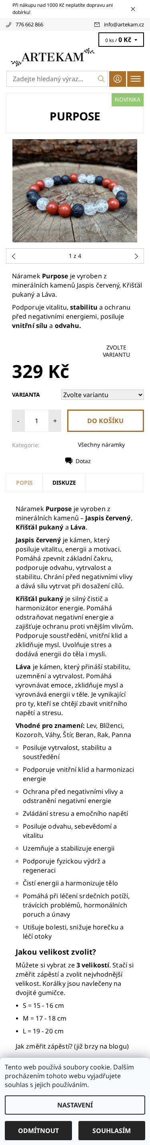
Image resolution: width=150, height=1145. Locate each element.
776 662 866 (29, 24)
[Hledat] (101, 79)
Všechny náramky (101, 444)
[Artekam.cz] (75, 57)
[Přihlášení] (117, 79)
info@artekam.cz (124, 24)
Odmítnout (38, 1130)
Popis (24, 482)
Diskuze (64, 482)
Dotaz (83, 461)
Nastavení (75, 1105)
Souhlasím (111, 1130)
